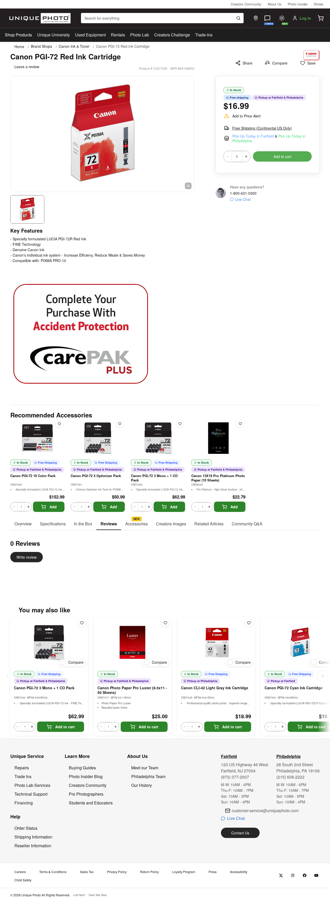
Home (19, 46)
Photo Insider (298, 4)
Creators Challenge (172, 35)
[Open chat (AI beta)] (267, 18)
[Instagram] (293, 875)
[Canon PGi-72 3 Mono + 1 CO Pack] (49, 642)
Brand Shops (41, 46)
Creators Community (246, 4)
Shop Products (18, 34)
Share (247, 63)
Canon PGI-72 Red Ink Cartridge (123, 46)
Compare (279, 63)
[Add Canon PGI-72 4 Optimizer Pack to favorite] (119, 424)
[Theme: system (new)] (282, 18)
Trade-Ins (203, 35)
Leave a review (26, 66)
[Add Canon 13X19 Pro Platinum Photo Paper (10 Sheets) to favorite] (240, 424)
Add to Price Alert (246, 115)
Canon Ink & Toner (74, 46)
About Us (275, 4)
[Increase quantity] (246, 156)
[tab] (23, 524)
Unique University (53, 35)
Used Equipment (90, 35)
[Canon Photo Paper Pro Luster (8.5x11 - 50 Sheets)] (132, 642)
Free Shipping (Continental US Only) (262, 128)
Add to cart (282, 156)
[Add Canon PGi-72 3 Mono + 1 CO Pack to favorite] (180, 424)
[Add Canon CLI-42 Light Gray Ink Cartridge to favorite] (249, 623)
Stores (319, 4)
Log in (305, 18)
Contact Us (240, 832)
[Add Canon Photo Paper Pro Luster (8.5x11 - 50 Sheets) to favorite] (165, 623)
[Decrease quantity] (228, 156)
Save (311, 63)
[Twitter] (281, 875)
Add (53, 506)
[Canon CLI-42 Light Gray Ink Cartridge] (216, 642)
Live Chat (243, 199)
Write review (26, 557)
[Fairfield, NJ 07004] (255, 18)
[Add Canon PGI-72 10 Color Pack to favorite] (59, 424)
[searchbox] (162, 18)
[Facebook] (304, 875)
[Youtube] (316, 875)
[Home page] (38, 18)
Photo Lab (139, 35)
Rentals (118, 35)
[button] (321, 18)
